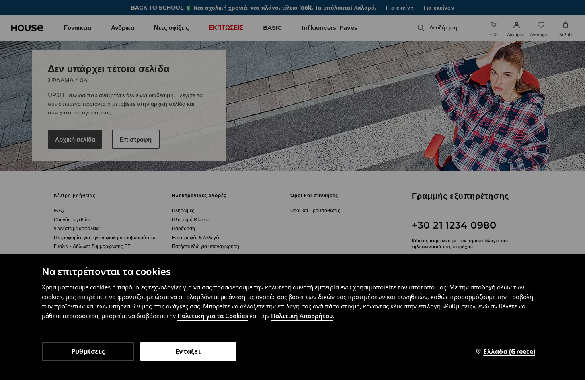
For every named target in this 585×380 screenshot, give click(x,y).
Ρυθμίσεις (88, 351)
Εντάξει (188, 351)
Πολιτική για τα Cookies (212, 316)
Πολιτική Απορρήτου (302, 316)
